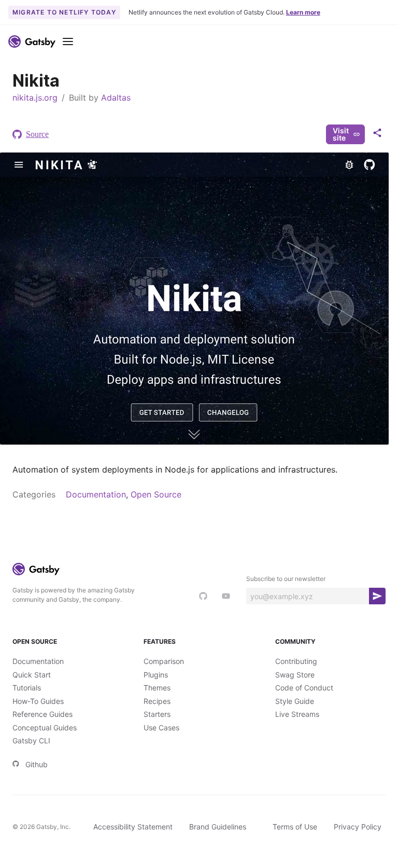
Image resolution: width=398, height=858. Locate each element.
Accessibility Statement (133, 826)
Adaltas (116, 97)
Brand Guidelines (217, 826)
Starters (157, 714)
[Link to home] (31, 41)
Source (37, 134)
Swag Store (295, 674)
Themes (157, 687)
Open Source (156, 494)
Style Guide (294, 701)
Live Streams (297, 714)
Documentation (96, 494)
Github (36, 764)
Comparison (164, 661)
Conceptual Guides (44, 727)
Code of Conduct (304, 687)
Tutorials (26, 687)
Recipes (157, 701)
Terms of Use (295, 826)
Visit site (341, 134)
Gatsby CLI (31, 740)
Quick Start (31, 674)
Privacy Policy (357, 826)
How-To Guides (38, 701)
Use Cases (161, 727)
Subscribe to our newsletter (285, 579)
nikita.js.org (35, 97)
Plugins (156, 674)
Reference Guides (42, 714)
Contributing (296, 661)
